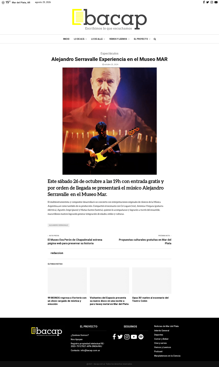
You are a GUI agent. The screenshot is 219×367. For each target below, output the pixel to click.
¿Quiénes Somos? (80, 335)
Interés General (161, 330)
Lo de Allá (96, 39)
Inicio (66, 39)
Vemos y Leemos (118, 39)
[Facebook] (114, 337)
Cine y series (160, 343)
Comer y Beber (161, 339)
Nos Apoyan (77, 339)
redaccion (57, 253)
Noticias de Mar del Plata (166, 326)
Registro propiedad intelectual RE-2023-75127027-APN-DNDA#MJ (87, 344)
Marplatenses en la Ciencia (167, 356)
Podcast (158, 351)
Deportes (158, 335)
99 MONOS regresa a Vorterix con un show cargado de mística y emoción (67, 300)
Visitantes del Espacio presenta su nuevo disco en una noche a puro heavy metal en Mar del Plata (109, 300)
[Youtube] (134, 337)
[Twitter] (120, 337)
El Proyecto (141, 39)
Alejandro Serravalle (58, 225)
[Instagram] (126, 337)
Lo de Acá (79, 39)
